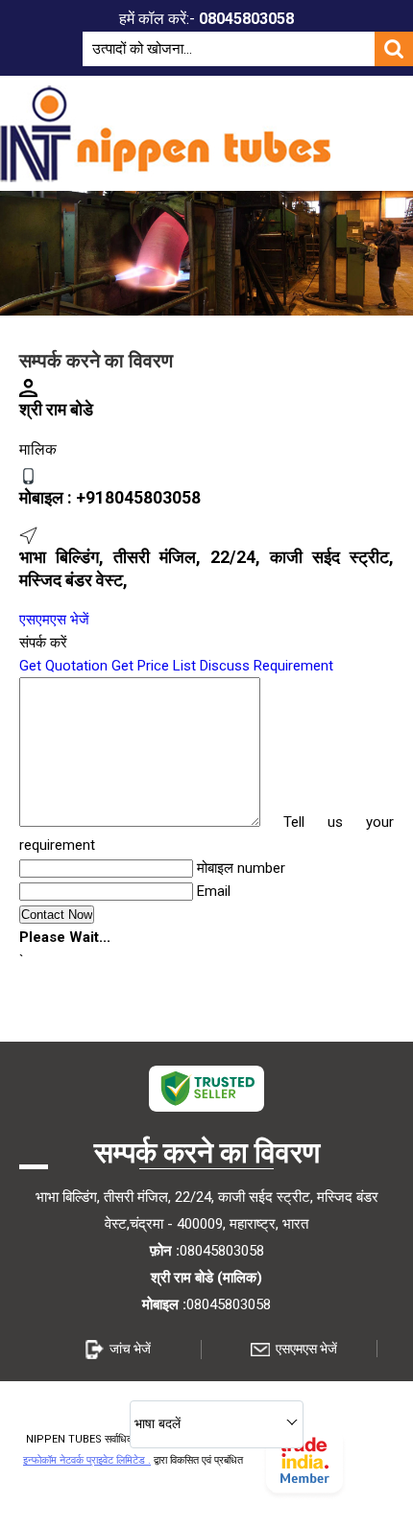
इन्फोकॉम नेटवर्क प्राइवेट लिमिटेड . (87, 1460)
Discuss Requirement (266, 665)
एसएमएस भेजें (54, 619)
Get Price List (153, 665)
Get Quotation (63, 665)
